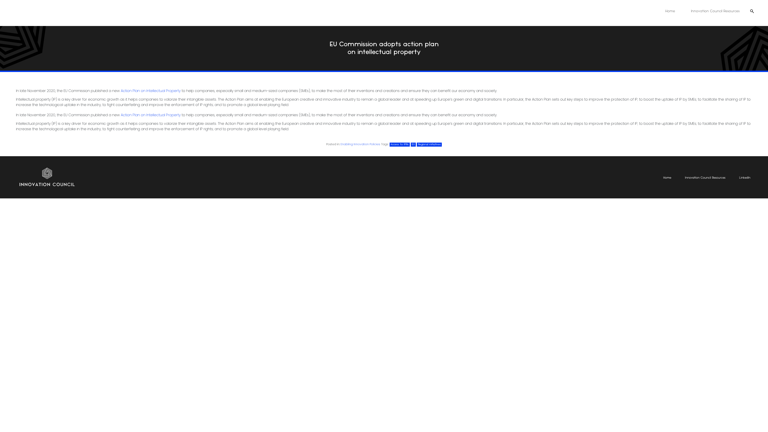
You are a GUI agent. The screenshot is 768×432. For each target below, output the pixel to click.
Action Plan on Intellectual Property (151, 90)
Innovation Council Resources (715, 11)
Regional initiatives (429, 144)
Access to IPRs (400, 144)
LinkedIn (744, 177)
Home (670, 11)
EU (413, 144)
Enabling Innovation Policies (360, 144)
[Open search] (752, 11)
